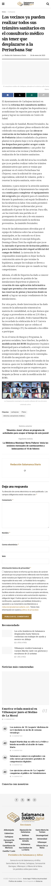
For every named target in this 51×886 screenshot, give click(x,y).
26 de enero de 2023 (37, 55)
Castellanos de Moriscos (9, 847)
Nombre (6, 533)
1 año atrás (21, 657)
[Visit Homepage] (25, 4)
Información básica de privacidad (16, 568)
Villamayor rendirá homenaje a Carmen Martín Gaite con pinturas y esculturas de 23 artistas (30, 651)
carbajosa (15, 412)
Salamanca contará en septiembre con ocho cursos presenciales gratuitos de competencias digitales (27, 759)
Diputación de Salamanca (25, 831)
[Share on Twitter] (19, 95)
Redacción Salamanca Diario (15, 55)
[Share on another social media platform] (43, 95)
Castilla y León (9, 851)
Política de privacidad (39, 879)
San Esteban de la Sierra (25, 849)
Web (4, 556)
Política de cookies (15, 881)
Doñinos (25, 835)
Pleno (24, 412)
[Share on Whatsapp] (32, 95)
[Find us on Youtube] (28, 800)
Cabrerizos (8, 833)
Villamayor (42, 842)
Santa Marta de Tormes (42, 831)
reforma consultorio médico (14, 416)
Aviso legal (27, 879)
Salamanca (25, 844)
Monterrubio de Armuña (25, 840)
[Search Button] (47, 4)
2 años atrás (21, 643)
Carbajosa (11, 12)
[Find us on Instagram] (34, 800)
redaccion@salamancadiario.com (15, 607)
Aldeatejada (9, 830)
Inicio (4, 12)
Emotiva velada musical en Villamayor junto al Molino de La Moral (19, 712)
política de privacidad (29, 610)
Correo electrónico (10, 544)
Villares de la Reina (42, 847)
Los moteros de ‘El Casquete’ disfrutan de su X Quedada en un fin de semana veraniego (29, 730)
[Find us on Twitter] (22, 800)
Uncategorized (42, 835)
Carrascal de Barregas (9, 841)
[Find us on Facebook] (16, 800)
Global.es (39, 881)
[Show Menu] (3, 4)
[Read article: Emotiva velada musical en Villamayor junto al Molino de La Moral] (25, 688)
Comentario (7, 500)
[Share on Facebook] (7, 95)
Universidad (42, 839)
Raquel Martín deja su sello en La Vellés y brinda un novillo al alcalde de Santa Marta (29, 744)
